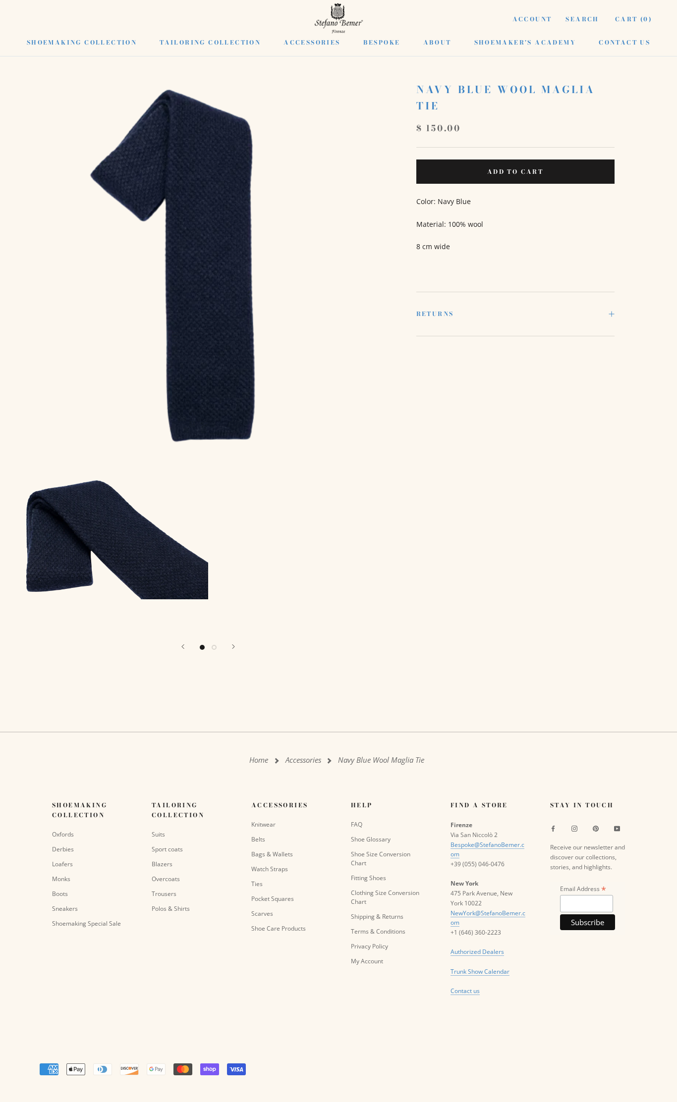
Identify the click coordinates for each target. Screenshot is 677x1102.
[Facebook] (553, 828)
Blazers (162, 864)
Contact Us (624, 42)
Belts (258, 839)
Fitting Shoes (368, 878)
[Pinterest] (596, 828)
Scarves (262, 913)
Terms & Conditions (378, 931)
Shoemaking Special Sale (86, 923)
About (437, 42)
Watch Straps (269, 869)
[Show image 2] (214, 647)
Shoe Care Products (278, 928)
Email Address (583, 888)
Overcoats (166, 879)
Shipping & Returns (377, 916)
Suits (158, 834)
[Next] (233, 646)
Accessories (311, 42)
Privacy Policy (369, 946)
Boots (60, 894)
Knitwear (263, 824)
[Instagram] (574, 828)
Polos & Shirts (171, 908)
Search (582, 19)
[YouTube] (617, 828)
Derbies (63, 849)
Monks (61, 879)
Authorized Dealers (477, 951)
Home (258, 760)
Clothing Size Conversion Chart (385, 897)
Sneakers (65, 908)
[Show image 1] (202, 647)
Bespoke (381, 42)
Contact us (465, 991)
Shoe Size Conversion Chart (380, 858)
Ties (257, 884)
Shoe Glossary (371, 839)
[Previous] (182, 646)
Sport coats (167, 849)
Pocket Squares (272, 898)
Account (532, 19)
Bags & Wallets (272, 854)
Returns (435, 313)
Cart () (633, 19)
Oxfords (63, 834)
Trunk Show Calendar (480, 971)
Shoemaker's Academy (525, 42)
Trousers (164, 894)
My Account (367, 961)
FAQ (356, 824)
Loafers (62, 864)
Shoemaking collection (82, 42)
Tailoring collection (210, 42)
